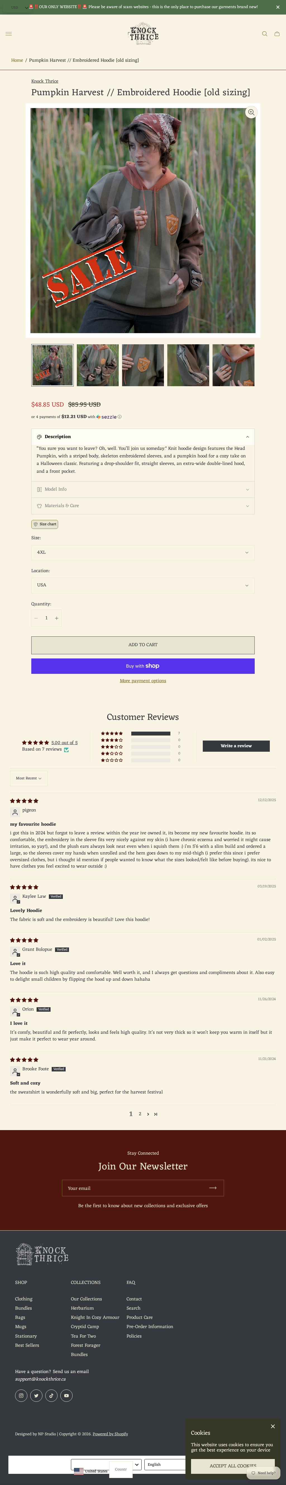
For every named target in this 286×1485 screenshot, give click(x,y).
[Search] (265, 34)
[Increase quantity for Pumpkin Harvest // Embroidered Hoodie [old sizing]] (56, 618)
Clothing (23, 1299)
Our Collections (86, 1299)
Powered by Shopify (110, 1434)
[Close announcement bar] (277, 7)
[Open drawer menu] (9, 34)
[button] (143, 417)
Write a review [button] (236, 746)
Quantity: (41, 604)
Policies (134, 1336)
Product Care (140, 1318)
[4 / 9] (188, 365)
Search (133, 1308)
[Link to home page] (43, 1255)
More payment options (143, 681)
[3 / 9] (143, 365)
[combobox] (106, 1464)
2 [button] (140, 1114)
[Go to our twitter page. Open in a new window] (36, 1395)
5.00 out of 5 (64, 743)
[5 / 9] (233, 365)
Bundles (23, 1308)
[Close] (273, 1426)
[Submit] (215, 1188)
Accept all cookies (233, 1466)
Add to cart (143, 645)
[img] (24, 801)
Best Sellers (27, 1345)
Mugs (20, 1327)
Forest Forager (85, 1345)
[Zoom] (251, 112)
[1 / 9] (52, 365)
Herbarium (82, 1308)
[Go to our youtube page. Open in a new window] (66, 1395)
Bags (20, 1318)
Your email (79, 1189)
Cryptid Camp (85, 1327)
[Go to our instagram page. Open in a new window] (21, 1395)
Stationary (26, 1336)
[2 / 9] (98, 365)
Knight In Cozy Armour (95, 1318)
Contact (134, 1299)
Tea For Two (83, 1336)
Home (17, 61)
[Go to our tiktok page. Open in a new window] (51, 1395)
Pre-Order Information (150, 1327)
